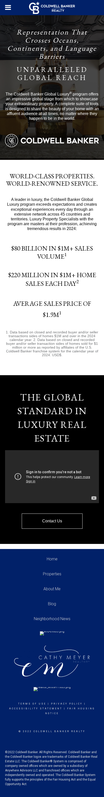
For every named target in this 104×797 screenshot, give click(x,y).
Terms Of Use (32, 704)
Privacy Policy (67, 704)
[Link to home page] (52, 7)
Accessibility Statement (35, 708)
